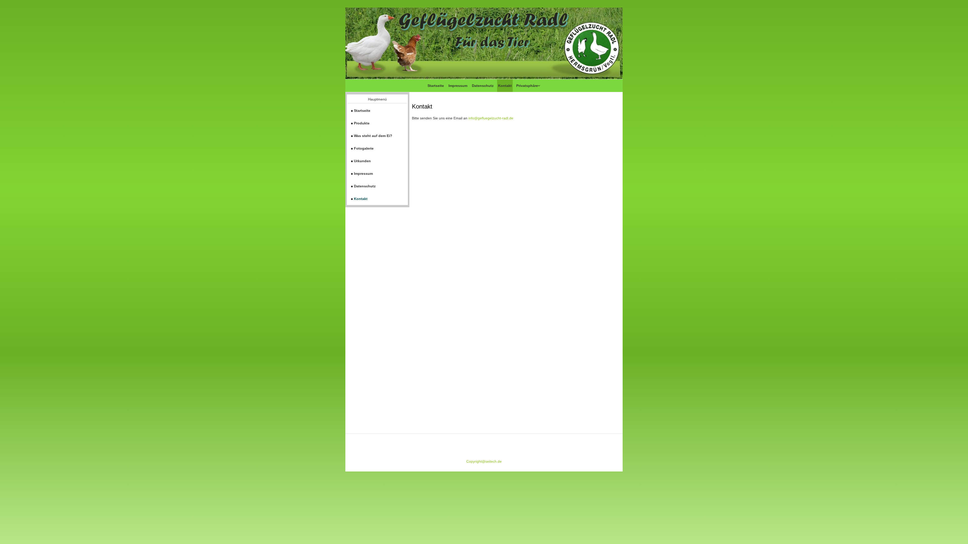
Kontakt (505, 86)
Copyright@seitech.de (484, 461)
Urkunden (362, 161)
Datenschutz (483, 86)
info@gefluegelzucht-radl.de (490, 118)
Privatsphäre (527, 86)
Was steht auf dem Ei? (373, 136)
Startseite (436, 86)
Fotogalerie (364, 148)
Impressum (457, 86)
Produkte (362, 123)
